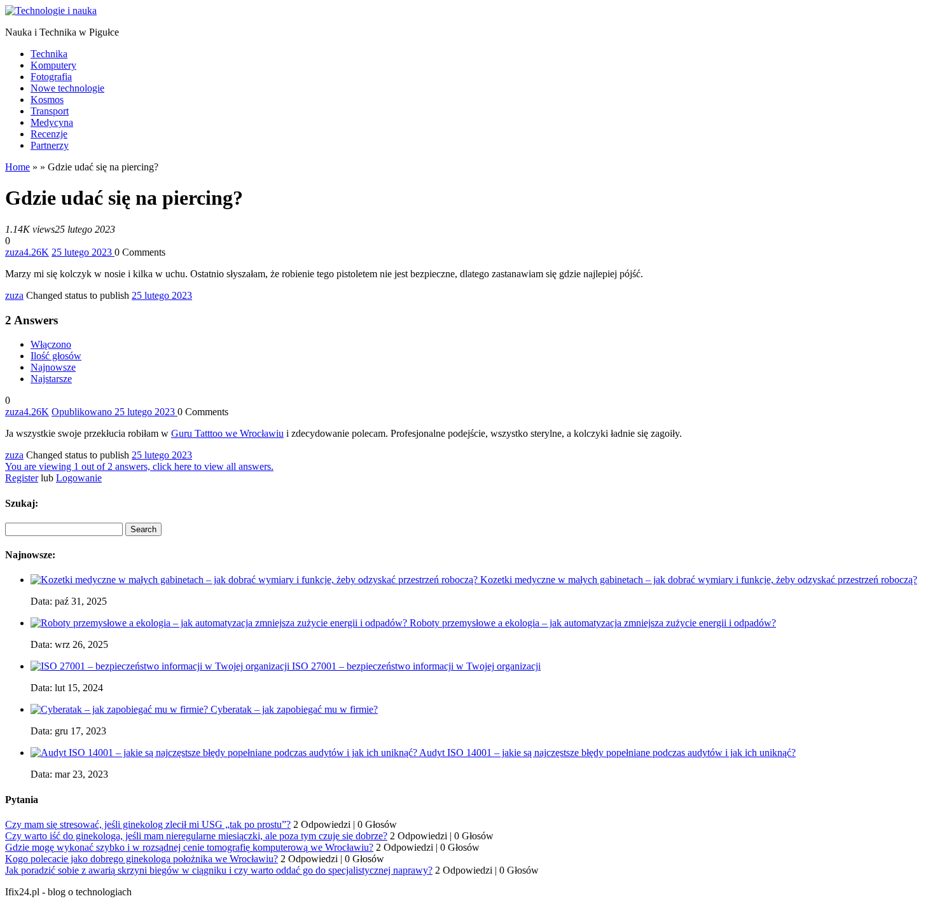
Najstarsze (51, 378)
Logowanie (79, 477)
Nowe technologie (67, 88)
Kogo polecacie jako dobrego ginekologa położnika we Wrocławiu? (141, 858)
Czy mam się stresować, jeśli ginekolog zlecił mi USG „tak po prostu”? (148, 824)
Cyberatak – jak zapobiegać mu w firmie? (294, 709)
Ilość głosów (56, 355)
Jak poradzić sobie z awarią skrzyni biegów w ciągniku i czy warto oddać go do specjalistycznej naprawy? (219, 870)
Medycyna (52, 122)
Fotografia (51, 76)
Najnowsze (53, 367)
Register (21, 477)
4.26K (36, 252)
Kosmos (47, 99)
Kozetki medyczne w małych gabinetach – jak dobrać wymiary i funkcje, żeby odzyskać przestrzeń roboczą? (698, 579)
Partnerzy (50, 145)
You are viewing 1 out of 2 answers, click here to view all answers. (139, 466)
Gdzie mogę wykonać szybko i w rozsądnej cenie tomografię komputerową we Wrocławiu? (189, 847)
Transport (50, 111)
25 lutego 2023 (162, 295)
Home (17, 167)
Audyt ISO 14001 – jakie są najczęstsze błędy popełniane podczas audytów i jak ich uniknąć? (607, 752)
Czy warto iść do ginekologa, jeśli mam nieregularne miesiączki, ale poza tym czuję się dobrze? (196, 835)
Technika (49, 53)
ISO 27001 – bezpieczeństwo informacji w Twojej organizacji (416, 666)
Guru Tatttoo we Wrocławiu (227, 433)
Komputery (53, 65)
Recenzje (49, 133)
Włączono (51, 344)
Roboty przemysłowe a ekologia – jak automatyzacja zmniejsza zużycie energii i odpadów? (593, 622)
